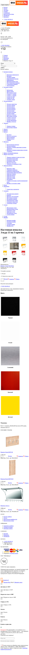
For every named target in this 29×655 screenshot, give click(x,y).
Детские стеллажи (11, 112)
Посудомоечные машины (13, 83)
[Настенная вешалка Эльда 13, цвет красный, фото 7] (14, 256)
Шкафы (6, 217)
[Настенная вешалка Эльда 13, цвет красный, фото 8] (23, 256)
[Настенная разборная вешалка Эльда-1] (12, 503)
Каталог (6, 7)
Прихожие (6, 58)
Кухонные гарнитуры (12, 160)
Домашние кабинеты (12, 170)
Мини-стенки (10, 91)
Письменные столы (12, 213)
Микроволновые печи (12, 81)
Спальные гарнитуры (12, 202)
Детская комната (8, 101)
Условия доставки (8, 527)
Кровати (9, 195)
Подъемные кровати (12, 199)
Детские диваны (11, 105)
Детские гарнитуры (12, 104)
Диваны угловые (11, 126)
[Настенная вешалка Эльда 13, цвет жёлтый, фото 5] (23, 249)
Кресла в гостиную (12, 136)
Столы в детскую (11, 119)
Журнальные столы (12, 207)
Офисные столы (11, 176)
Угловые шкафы (11, 224)
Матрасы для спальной (12, 196)
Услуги (5, 518)
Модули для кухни (11, 162)
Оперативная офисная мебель (14, 172)
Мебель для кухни (8, 154)
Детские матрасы (11, 109)
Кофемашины (10, 80)
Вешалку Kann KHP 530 (7, 452)
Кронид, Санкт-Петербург (7, 265)
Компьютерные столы (12, 209)
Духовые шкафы (11, 77)
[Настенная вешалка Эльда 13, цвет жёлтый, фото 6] (5, 256)
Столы (6, 205)
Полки (5, 185)
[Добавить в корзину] (2, 280)
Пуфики (9, 140)
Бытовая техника (8, 71)
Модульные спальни (12, 198)
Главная (6, 55)
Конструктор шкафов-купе (10, 519)
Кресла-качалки (11, 137)
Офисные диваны (11, 174)
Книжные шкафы (11, 220)
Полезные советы (8, 528)
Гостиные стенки (8, 87)
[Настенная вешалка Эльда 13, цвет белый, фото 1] (23, 242)
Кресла (6, 131)
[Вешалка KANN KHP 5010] (12, 476)
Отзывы (6, 11)
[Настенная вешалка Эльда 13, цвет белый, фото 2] (5, 249)
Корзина (6, 582)
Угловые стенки (11, 99)
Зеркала (6, 129)
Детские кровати (11, 108)
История (6, 533)
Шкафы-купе (10, 225)
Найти (2, 67)
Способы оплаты (13, 553)
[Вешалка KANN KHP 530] (12, 449)
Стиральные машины (12, 84)
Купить (6, 279)
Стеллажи (9, 223)
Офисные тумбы (11, 178)
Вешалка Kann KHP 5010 (7, 479)
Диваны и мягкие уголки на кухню (16, 157)
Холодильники (10, 85)
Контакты (6, 17)
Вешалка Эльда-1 (5, 505)
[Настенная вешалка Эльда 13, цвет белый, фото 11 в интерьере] (14, 249)
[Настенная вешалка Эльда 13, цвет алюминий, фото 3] (5, 242)
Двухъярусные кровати (12, 193)
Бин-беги (9, 134)
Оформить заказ (18, 582)
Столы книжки (10, 214)
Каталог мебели (8, 516)
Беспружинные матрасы (13, 144)
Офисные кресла (11, 175)
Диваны (6, 123)
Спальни (6, 191)
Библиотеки (10, 90)
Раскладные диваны (12, 127)
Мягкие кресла (10, 138)
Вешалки (6, 59)
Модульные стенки (11, 92)
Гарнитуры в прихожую (13, 189)
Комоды (6, 130)
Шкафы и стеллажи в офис (13, 183)
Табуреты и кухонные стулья (14, 164)
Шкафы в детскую (11, 121)
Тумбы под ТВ (10, 98)
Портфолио (6, 15)
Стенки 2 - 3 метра (11, 94)
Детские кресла (11, 106)
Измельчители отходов (12, 78)
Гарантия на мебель (9, 525)
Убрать (17, 279)
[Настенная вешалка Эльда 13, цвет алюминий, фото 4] (14, 242)
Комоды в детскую (11, 115)
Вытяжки (9, 76)
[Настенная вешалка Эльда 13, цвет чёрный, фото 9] (5, 263)
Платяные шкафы (11, 221)
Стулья (5, 216)
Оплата (5, 8)
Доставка (6, 10)
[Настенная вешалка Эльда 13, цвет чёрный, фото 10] (14, 263)
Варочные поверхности (13, 74)
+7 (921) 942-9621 (5, 45)
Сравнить (11, 279)
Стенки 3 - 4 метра (11, 95)
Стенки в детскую (11, 117)
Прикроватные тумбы (12, 200)
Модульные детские (12, 116)
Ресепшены (10, 179)
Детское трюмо (10, 113)
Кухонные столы (11, 161)
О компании (7, 12)
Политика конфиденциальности (9, 576)
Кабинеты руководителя (13, 171)
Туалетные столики (12, 203)
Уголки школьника (11, 120)
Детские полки (10, 110)
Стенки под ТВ (11, 96)
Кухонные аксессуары (12, 158)
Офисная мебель (8, 165)
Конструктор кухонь (9, 14)
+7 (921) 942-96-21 (8, 19)
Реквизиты (6, 535)
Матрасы (6, 141)
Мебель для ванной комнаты (11, 153)
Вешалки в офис (11, 168)
